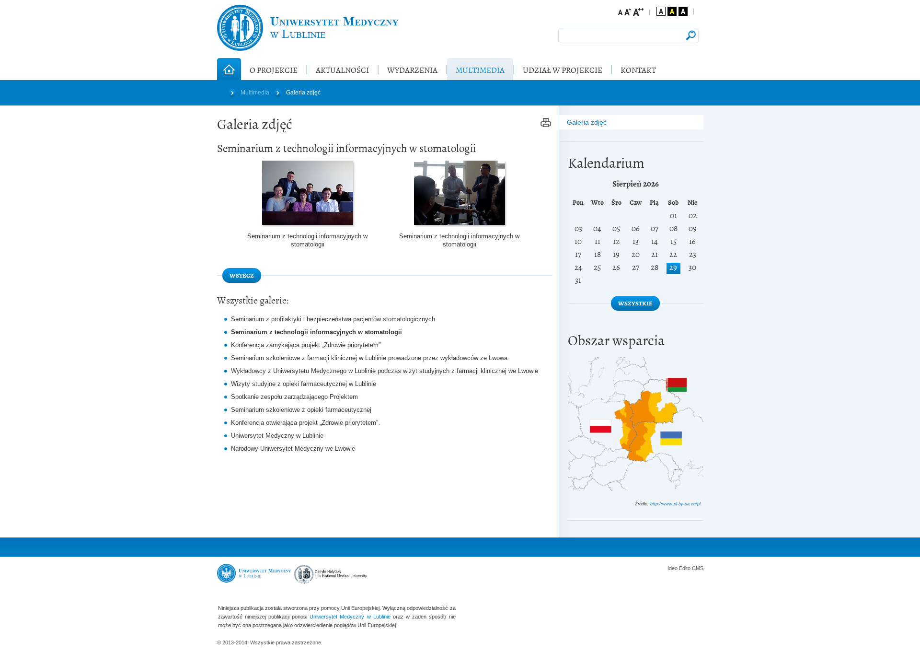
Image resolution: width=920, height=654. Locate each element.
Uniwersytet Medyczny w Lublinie (277, 435)
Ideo (673, 568)
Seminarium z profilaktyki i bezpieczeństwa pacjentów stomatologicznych (333, 319)
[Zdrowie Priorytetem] (308, 28)
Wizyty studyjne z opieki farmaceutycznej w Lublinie (303, 383)
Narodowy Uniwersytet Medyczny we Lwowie (293, 448)
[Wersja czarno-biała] (683, 11)
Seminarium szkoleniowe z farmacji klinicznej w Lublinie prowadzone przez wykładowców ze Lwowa (369, 358)
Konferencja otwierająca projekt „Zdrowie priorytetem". (305, 422)
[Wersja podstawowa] (661, 11)
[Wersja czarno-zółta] (672, 11)
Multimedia (255, 92)
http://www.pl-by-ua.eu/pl (675, 504)
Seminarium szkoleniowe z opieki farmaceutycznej (301, 409)
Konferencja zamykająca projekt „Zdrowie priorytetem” (305, 345)
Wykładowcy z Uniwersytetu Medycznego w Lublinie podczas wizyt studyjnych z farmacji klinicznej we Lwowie (384, 370)
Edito (684, 568)
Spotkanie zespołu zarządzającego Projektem (294, 396)
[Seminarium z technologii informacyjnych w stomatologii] (307, 193)
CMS (697, 568)
